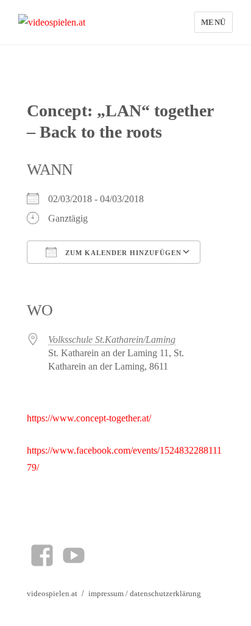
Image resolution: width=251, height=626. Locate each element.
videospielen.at (52, 593)
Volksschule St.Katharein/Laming (111, 339)
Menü (213, 22)
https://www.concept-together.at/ (89, 418)
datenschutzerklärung (165, 593)
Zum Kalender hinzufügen (122, 252)
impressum (106, 593)
